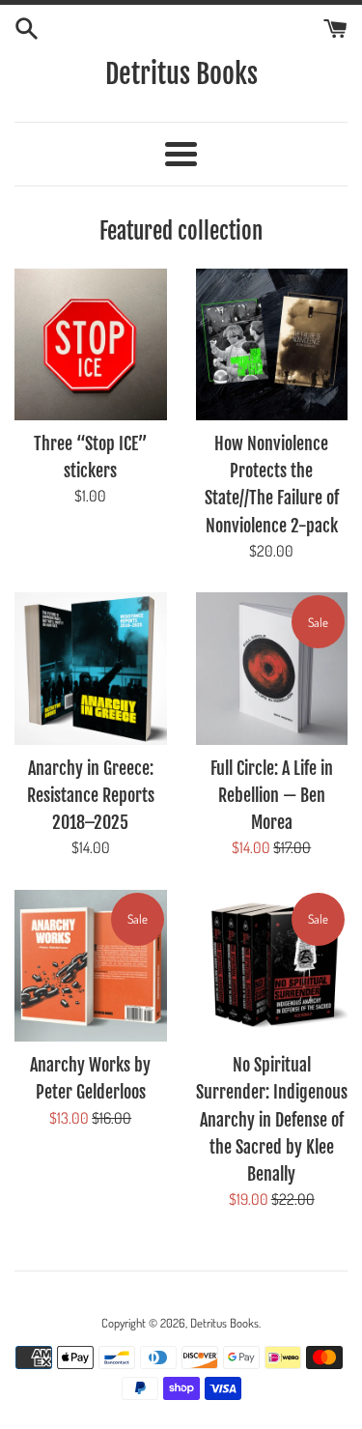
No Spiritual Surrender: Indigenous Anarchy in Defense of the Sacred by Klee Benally (272, 1119)
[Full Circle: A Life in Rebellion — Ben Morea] (272, 668)
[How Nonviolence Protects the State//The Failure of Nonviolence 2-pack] (272, 345)
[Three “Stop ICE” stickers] (90, 345)
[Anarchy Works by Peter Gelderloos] (90, 966)
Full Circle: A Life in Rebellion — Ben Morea (271, 795)
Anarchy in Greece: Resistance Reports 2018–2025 (90, 795)
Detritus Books (181, 74)
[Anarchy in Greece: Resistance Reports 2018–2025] (90, 668)
